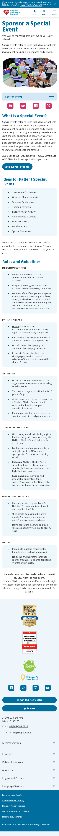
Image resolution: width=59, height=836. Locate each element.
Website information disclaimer (31, 6)
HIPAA (15, 326)
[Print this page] (10, 106)
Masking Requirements (12, 817)
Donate (31, 708)
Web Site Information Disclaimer (16, 811)
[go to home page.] (15, 12)
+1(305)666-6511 (18, 726)
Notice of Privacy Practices (13, 806)
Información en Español (12, 795)
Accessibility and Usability (13, 800)
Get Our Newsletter (31, 700)
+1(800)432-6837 (22, 732)
